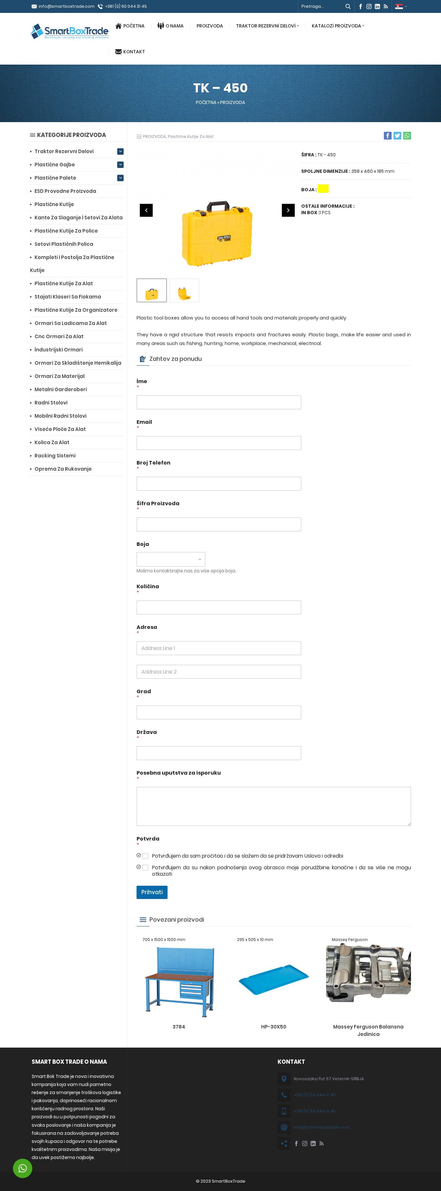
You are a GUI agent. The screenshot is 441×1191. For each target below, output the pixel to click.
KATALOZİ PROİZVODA (336, 26)
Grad (144, 694)
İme (142, 384)
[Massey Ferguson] (368, 1014)
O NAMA (175, 26)
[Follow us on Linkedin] (377, 6)
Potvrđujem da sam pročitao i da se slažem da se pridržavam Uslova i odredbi (247, 856)
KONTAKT (134, 51)
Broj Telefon (153, 466)
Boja (143, 544)
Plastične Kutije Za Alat (191, 136)
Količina (148, 589)
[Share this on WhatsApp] (407, 136)
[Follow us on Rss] (385, 6)
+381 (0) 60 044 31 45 (126, 6)
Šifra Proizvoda (158, 506)
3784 (179, 1026)
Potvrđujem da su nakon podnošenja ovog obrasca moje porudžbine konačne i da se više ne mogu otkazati (281, 871)
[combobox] (171, 559)
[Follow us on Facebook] (360, 6)
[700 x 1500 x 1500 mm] (179, 1014)
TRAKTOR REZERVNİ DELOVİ (266, 26)
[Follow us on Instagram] (369, 6)
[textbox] (169, 559)
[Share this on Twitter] (397, 136)
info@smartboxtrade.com (67, 6)
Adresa (147, 630)
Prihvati (152, 892)
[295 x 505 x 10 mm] (273, 1014)
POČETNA (134, 26)
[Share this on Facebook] (388, 136)
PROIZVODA (210, 26)
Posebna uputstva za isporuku (179, 776)
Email (144, 425)
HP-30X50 (273, 1026)
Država (147, 735)
